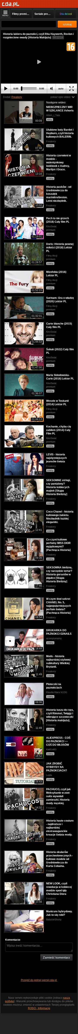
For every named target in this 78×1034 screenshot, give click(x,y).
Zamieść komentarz (56, 957)
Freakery (16, 97)
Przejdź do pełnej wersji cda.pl (39, 980)
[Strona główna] (10, 4)
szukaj (67, 24)
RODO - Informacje (39, 1008)
